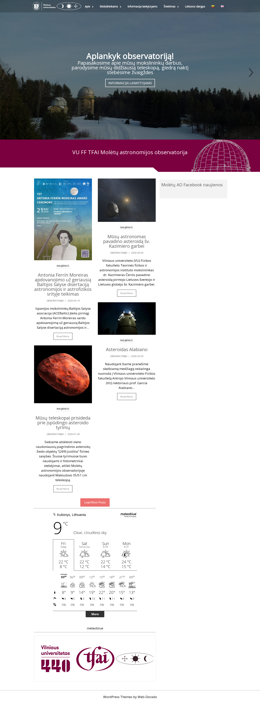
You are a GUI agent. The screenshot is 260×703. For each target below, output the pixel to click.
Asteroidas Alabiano (127, 349)
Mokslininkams (109, 6)
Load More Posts (95, 502)
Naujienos (63, 265)
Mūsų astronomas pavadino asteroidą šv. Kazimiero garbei (126, 241)
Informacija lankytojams (142, 6)
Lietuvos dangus (195, 6)
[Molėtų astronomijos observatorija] (57, 6)
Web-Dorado (147, 697)
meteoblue (95, 628)
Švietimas (169, 6)
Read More (63, 336)
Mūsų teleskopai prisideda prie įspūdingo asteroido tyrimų (63, 422)
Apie (87, 6)
